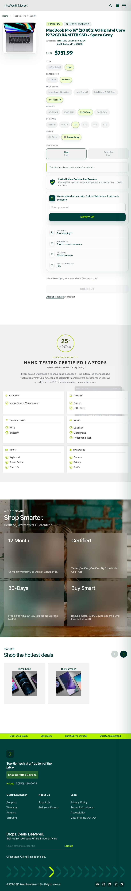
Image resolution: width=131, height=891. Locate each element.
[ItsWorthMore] (15, 5)
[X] (116, 884)
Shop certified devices (22, 774)
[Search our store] (110, 5)
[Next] (123, 654)
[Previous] (114, 654)
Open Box (108, 154)
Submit (68, 845)
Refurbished (54, 67)
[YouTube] (97, 884)
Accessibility (78, 812)
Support (11, 802)
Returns (11, 812)
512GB (64, 124)
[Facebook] (122, 884)
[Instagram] (103, 884)
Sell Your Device (48, 807)
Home (5, 16)
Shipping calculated (55, 297)
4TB (95, 124)
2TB (85, 124)
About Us (44, 802)
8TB (105, 124)
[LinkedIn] (109, 884)
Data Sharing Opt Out (83, 817)
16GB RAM (69, 112)
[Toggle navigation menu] (124, 5)
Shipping (11, 817)
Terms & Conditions (82, 807)
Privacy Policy (79, 802)
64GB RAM (102, 112)
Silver (55, 137)
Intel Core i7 (82, 92)
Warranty (11, 807)
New (66, 154)
